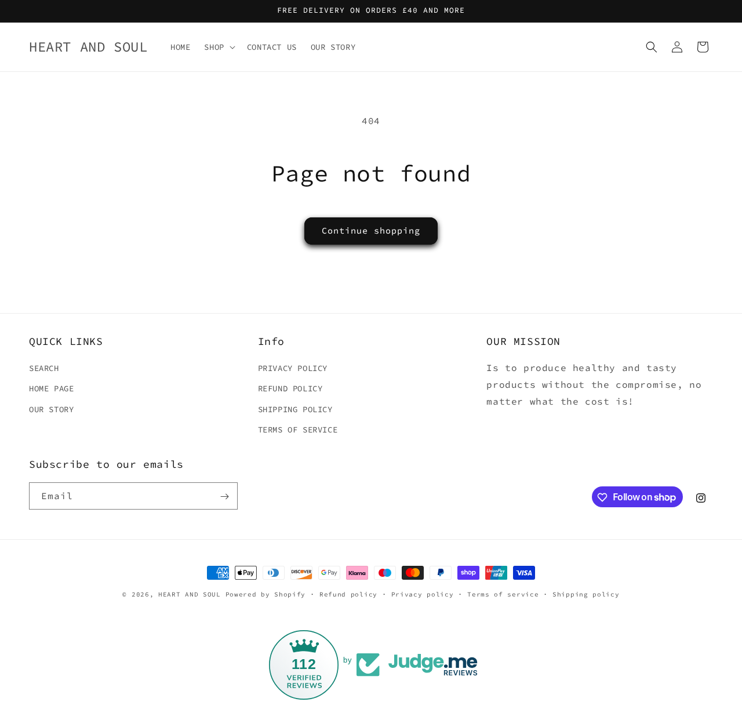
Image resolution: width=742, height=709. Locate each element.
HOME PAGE (51, 389)
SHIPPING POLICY (295, 409)
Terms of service (503, 594)
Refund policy (348, 594)
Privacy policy (422, 594)
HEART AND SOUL (191, 594)
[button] (218, 47)
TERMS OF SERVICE (298, 429)
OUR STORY (51, 409)
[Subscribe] (224, 496)
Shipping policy (586, 594)
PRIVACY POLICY (293, 368)
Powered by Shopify (265, 594)
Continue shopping (371, 230)
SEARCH (44, 368)
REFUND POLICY (290, 389)
